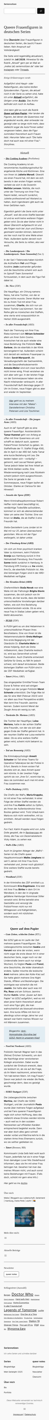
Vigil (36, 1324)
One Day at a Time (29, 1314)
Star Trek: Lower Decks (20, 1321)
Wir (5, 1329)
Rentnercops (32, 832)
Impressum (18, 1414)
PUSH (9, 620)
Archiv (22, 100)
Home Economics (21, 1302)
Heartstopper (35, 1299)
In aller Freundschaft (13, 1306)
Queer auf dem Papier (15, 113)
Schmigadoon (38, 1318)
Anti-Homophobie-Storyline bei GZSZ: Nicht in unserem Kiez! (24, 1034)
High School (8, 1303)
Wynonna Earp (16, 1328)
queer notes (11, 1274)
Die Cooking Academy (16, 158)
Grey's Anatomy (9, 1299)
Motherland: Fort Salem (11, 1314)
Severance (7, 1321)
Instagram (9, 69)
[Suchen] (41, 11)
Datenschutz (30, 1414)
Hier (11, 400)
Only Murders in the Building (13, 1318)
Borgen (7, 1295)
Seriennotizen (10, 4)
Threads (24, 69)
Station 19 (34, 1321)
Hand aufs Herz (22, 1299)
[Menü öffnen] (5, 1238)
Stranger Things (11, 1325)
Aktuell (18, 97)
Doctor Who (22, 1294)
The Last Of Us (26, 1325)
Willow (42, 1325)
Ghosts (37, 1295)
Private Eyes (28, 1318)
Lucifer (41, 1310)
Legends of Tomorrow (20, 1310)
